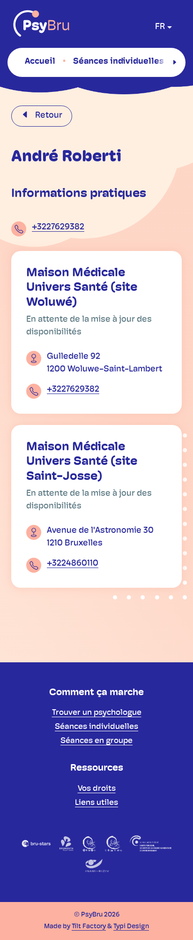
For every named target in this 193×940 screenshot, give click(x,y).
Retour (47, 116)
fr (160, 27)
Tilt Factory (89, 926)
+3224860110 (72, 564)
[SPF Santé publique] (151, 843)
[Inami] (96, 866)
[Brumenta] (66, 843)
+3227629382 (58, 227)
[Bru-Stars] (36, 843)
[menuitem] (40, 62)
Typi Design (131, 926)
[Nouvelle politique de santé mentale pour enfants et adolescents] (113, 843)
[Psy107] (89, 843)
